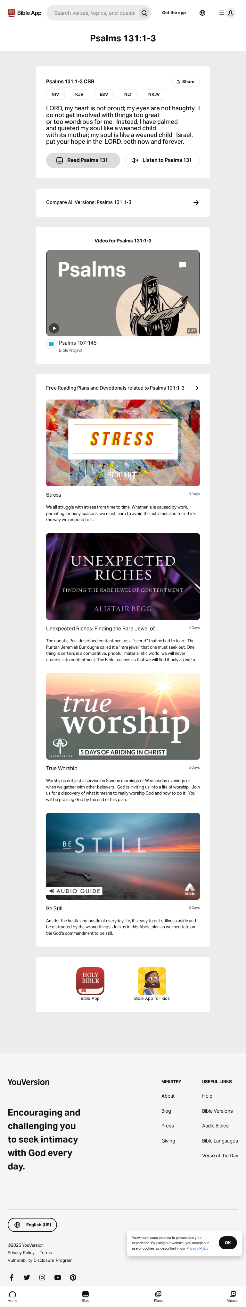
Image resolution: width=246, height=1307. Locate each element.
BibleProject (71, 350)
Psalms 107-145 (84, 342)
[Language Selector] (202, 12)
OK (228, 1242)
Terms (46, 1252)
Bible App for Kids (152, 998)
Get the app (174, 12)
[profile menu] (226, 12)
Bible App (90, 998)
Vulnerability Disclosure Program (40, 1260)
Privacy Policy (21, 1252)
